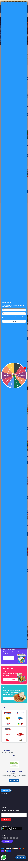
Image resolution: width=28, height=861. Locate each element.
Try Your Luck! (14, 321)
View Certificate (14, 780)
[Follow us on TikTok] (14, 838)
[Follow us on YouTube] (11, 838)
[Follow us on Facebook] (2, 838)
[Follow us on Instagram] (8, 838)
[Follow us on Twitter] (5, 838)
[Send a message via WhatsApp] (4, 857)
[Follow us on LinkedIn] (17, 838)
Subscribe (6, 819)
